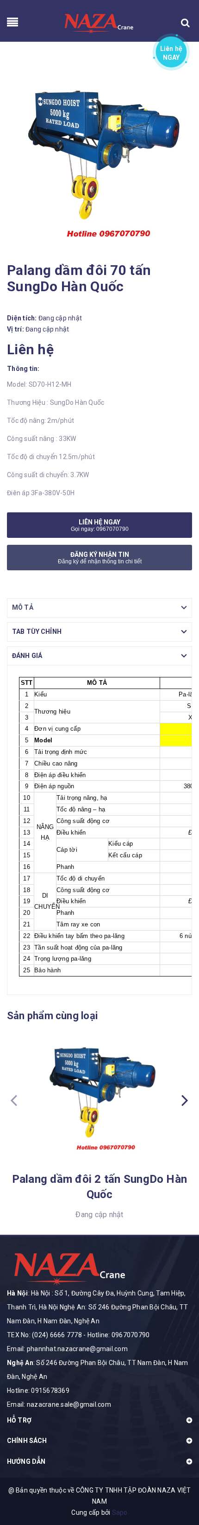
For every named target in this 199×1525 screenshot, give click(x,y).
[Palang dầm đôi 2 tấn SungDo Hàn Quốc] (99, 1097)
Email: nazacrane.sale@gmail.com (59, 1404)
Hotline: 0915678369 (38, 1390)
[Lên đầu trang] (175, 1481)
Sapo (120, 1512)
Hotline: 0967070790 (118, 1335)
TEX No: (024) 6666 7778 (44, 1335)
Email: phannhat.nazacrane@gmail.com (67, 1349)
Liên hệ (171, 51)
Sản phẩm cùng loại (52, 1015)
